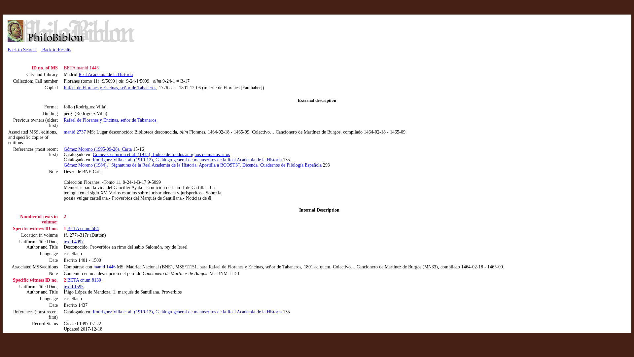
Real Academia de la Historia (106, 74)
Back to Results (56, 49)
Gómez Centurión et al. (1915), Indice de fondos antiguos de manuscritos (161, 154)
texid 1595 (74, 286)
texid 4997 (74, 241)
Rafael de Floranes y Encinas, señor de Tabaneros (110, 87)
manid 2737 (75, 132)
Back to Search (22, 49)
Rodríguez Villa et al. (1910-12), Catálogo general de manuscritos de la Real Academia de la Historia (187, 159)
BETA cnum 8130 (84, 280)
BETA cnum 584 (83, 228)
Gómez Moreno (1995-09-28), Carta (98, 149)
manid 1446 (104, 266)
